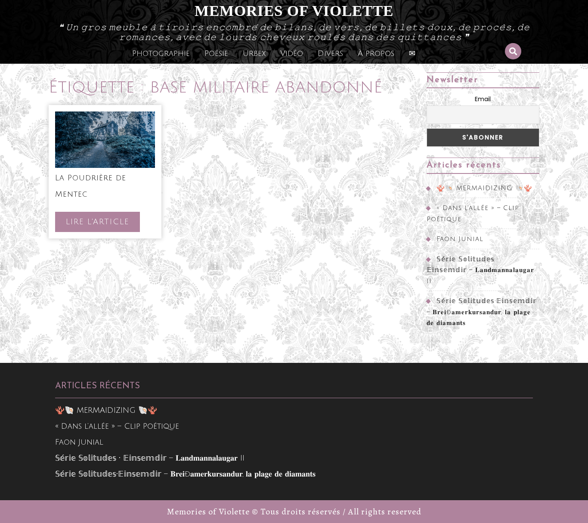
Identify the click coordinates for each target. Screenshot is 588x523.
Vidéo (291, 53)
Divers (330, 53)
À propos (376, 53)
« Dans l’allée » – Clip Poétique (117, 426)
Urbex (254, 53)
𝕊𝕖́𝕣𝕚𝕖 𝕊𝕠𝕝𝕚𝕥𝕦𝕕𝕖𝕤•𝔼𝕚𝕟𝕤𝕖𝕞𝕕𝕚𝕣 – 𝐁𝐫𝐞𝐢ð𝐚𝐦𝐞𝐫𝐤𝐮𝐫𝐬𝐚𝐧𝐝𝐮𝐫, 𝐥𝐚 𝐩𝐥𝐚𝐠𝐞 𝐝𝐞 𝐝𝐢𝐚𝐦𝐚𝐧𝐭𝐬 (481, 311)
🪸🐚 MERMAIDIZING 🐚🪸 (484, 188)
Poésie (216, 53)
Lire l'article (103, 224)
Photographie (161, 53)
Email (483, 99)
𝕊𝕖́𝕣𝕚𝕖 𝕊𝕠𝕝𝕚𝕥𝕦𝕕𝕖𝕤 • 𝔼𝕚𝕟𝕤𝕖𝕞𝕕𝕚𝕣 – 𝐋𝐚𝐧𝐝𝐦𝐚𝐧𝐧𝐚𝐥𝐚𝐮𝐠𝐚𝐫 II (480, 270)
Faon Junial (459, 238)
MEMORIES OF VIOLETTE (294, 11)
